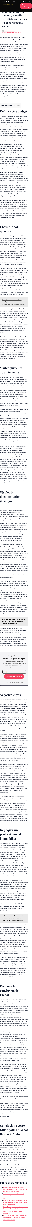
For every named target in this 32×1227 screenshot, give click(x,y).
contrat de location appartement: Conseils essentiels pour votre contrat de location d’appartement (15, 1189)
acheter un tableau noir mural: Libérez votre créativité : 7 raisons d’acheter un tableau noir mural (15, 1202)
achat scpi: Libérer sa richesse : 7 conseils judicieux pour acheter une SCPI (14, 1196)
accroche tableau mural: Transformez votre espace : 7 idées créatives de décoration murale (15, 1218)
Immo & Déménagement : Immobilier (11, 32)
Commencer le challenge (14, 676)
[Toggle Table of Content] (17, 105)
